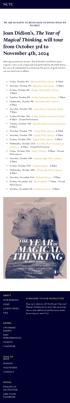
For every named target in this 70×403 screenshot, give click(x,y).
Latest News (11, 308)
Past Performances (12, 336)
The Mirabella (40, 181)
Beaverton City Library (44, 86)
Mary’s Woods (38, 151)
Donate (8, 363)
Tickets (8, 342)
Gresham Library (42, 189)
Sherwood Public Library (43, 81)
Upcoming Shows (9, 329)
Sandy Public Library (44, 135)
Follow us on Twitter (10, 388)
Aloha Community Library (44, 97)
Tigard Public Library (43, 139)
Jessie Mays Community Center (48, 109)
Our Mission (11, 300)
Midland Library (43, 177)
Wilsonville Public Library (49, 170)
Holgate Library (40, 166)
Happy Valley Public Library (45, 90)
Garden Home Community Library (49, 123)
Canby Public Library (44, 131)
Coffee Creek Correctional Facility (48, 116)
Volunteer (10, 367)
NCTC (8, 4)
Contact (8, 372)
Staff (6, 304)
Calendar (9, 346)
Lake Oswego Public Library (47, 158)
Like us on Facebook (9, 395)
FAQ (5, 313)
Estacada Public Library (47, 101)
